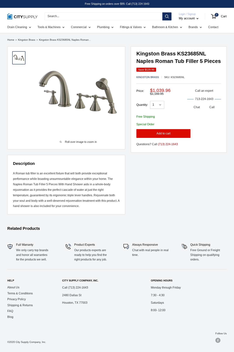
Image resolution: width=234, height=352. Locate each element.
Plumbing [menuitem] (103, 27)
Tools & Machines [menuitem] (49, 27)
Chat (197, 107)
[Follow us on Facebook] (217, 340)
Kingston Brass (26, 39)
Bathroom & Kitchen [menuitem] (165, 27)
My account (187, 18)
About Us (13, 287)
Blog (10, 316)
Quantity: (142, 104)
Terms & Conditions (20, 293)
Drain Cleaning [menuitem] (17, 27)
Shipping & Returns (20, 305)
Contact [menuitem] (213, 27)
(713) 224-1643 (168, 144)
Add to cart (163, 133)
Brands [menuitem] (193, 27)
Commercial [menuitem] (79, 27)
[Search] (166, 16)
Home (10, 39)
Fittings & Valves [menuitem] (131, 27)
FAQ (10, 311)
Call (212, 107)
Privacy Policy (16, 299)
